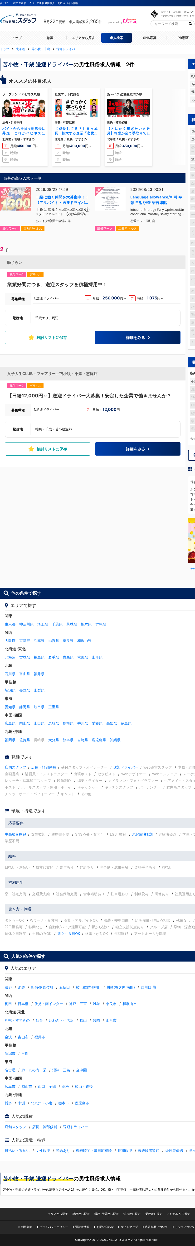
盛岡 (96, 1020)
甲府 (25, 1053)
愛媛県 (97, 723)
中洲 (21, 1103)
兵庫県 (39, 640)
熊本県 (68, 740)
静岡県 (24, 707)
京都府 (24, 640)
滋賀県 (53, 640)
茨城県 (71, 624)
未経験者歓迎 (143, 834)
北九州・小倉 (41, 1103)
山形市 (111, 1020)
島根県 (68, 723)
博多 (8, 1103)
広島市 (10, 1086)
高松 (65, 1086)
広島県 (10, 723)
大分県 (53, 740)
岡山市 (26, 1086)
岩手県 (53, 657)
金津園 (81, 1070)
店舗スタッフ (15, 767)
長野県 (24, 690)
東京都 (10, 624)
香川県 (82, 723)
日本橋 (23, 1003)
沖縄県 (115, 740)
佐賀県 (24, 740)
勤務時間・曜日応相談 (94, 1150)
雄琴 (96, 1003)
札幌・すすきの (17, 1020)
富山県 (24, 674)
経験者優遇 (174, 1150)
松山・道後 (84, 1086)
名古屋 (10, 1070)
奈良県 (68, 640)
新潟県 (10, 690)
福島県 (39, 657)
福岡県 (10, 740)
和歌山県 (84, 640)
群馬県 (100, 624)
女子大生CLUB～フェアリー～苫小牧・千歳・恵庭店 (52, 373)
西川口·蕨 (148, 987)
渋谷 (8, 987)
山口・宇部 (47, 1086)
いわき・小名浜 (61, 1020)
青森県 (68, 657)
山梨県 (39, 690)
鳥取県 (53, 723)
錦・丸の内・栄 (33, 1070)
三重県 (53, 707)
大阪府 (10, 640)
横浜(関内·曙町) (88, 987)
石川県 (10, 674)
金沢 (8, 1037)
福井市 (39, 1037)
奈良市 (111, 1003)
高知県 (111, 723)
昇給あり (63, 1150)
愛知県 (10, 707)
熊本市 (63, 1103)
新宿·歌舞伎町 (42, 987)
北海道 (10, 657)
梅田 (8, 1003)
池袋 (21, 987)
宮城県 (24, 657)
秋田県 (82, 657)
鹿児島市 (82, 1103)
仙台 (39, 1020)
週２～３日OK (68, 933)
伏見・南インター (48, 1003)
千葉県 (57, 624)
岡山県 (24, 723)
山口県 (39, 723)
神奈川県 (26, 624)
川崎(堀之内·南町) (121, 987)
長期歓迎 (125, 1150)
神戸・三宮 (78, 1003)
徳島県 (126, 723)
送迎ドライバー (125, 767)
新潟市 (10, 1053)
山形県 (97, 657)
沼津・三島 (61, 1070)
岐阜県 (39, 707)
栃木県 (86, 624)
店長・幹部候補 (43, 767)
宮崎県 (82, 740)
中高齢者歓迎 (15, 834)
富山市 (23, 1037)
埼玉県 (42, 624)
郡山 (83, 1020)
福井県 (39, 674)
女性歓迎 (43, 1150)
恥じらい (14, 262)
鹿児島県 (99, 740)
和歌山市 (129, 1003)
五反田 (64, 987)
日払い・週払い (17, 1150)
